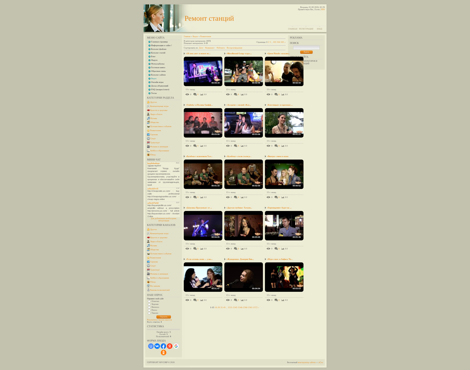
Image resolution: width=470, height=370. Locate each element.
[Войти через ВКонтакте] (157, 346)
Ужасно (154, 313)
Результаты (152, 320)
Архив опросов (165, 320)
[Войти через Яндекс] (169, 346)
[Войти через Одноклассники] (163, 352)
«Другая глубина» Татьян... (239, 208)
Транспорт (155, 142)
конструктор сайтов (306, 362)
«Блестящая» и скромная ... (280, 105)
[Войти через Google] (176, 346)
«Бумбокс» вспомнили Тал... (199, 156)
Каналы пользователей (160, 290)
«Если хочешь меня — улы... (199, 259)
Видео (195, 36)
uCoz (321, 362)
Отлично (155, 301)
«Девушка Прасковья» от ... (199, 208)
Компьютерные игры (159, 106)
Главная (292, 29)
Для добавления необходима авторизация (163, 219)
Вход (319, 29)
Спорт (153, 138)
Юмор (153, 155)
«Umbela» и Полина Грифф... (199, 105)
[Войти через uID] (151, 346)
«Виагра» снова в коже (277, 156)
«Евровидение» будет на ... (279, 208)
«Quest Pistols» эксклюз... (278, 53)
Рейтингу (221, 48)
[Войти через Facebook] (163, 346)
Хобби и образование (159, 150)
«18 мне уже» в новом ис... (198, 53)
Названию (209, 48)
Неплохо (155, 307)
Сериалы (154, 134)
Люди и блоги (156, 114)
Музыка (153, 118)
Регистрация (306, 29)
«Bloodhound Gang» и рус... (239, 53)
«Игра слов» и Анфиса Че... (280, 259)
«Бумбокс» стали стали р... (238, 156)
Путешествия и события (160, 126)
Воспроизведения (234, 48)
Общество (154, 122)
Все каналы (155, 286)
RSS (323, 9)
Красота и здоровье (158, 110)
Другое (153, 102)
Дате (201, 48)
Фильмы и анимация (159, 146)
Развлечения (155, 130)
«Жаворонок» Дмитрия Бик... (240, 259)
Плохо (154, 310)
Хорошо (155, 304)
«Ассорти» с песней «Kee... (238, 105)
